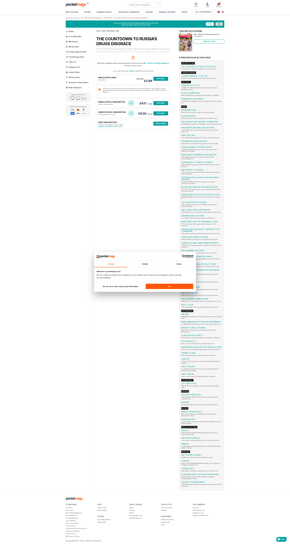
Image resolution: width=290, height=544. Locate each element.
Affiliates (164, 510)
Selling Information (167, 519)
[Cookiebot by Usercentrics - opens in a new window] (183, 256)
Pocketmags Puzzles (78, 52)
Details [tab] (145, 264)
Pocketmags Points (136, 515)
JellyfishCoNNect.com (200, 515)
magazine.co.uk (198, 513)
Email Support (102, 510)
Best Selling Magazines (74, 513)
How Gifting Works (104, 519)
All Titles (69, 507)
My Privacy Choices (73, 536)
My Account (74, 47)
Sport (185, 12)
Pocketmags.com (199, 510)
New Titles (69, 510)
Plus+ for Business (72, 523)
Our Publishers (71, 521)
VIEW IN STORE (209, 41)
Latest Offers (74, 72)
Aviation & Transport (129, 12)
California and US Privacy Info (76, 528)
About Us (196, 507)
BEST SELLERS (72, 12)
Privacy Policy (71, 526)
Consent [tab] (111, 264)
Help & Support (75, 87)
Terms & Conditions (73, 531)
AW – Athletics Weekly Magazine (92, 18)
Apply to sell (165, 522)
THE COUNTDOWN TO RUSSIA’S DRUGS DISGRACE (130, 18)
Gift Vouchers (74, 77)
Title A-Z (72, 62)
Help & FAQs (101, 507)
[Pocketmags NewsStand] (77, 4)
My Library (73, 42)
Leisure (149, 12)
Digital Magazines (135, 518)
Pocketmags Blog (72, 518)
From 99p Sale (75, 36)
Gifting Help (101, 522)
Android (132, 510)
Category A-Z (74, 67)
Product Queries (166, 507)
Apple (131, 507)
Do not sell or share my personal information (120, 286)
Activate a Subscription (78, 82)
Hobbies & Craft (104, 12)
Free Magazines (71, 515)
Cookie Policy (70, 534)
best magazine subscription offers (110, 125)
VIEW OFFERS (160, 123)
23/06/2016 (108, 18)
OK (169, 286)
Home (71, 31)
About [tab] (178, 264)
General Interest (167, 12)
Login (131, 71)
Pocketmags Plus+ (77, 57)
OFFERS (87, 12)
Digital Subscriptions (72, 18)
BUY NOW (161, 79)
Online (131, 513)
